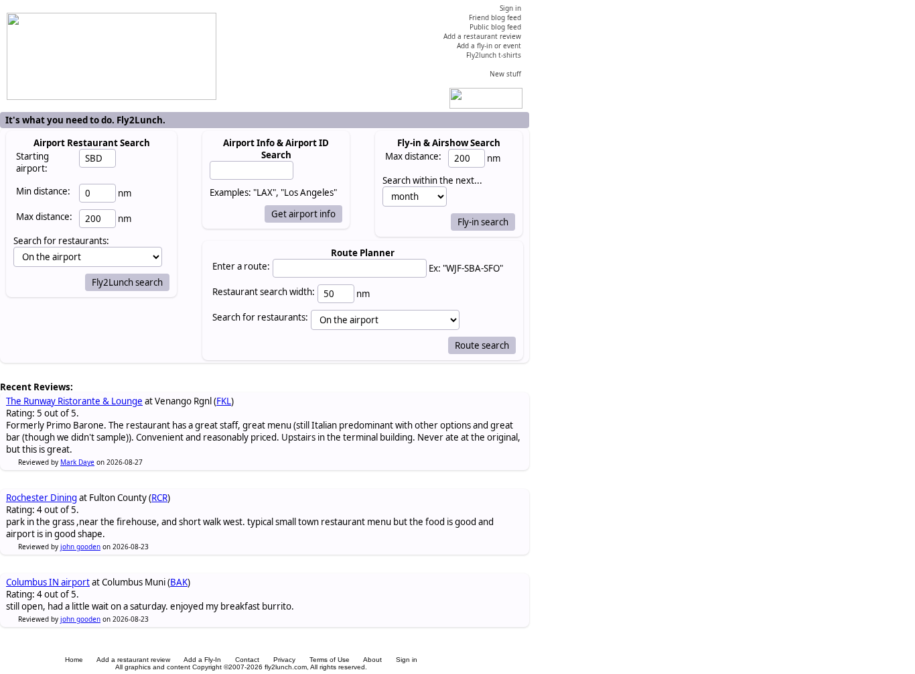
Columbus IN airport (48, 582)
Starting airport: (32, 162)
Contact (247, 659)
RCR (159, 498)
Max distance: (44, 217)
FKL (223, 401)
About (372, 659)
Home (74, 659)
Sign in (406, 659)
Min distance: (43, 191)
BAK (179, 582)
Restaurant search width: (263, 292)
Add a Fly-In (202, 659)
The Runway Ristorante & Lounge (74, 401)
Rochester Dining (41, 498)
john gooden (80, 546)
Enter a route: (241, 266)
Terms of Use (329, 659)
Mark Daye (77, 462)
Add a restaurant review (133, 659)
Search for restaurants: (260, 317)
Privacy (284, 659)
